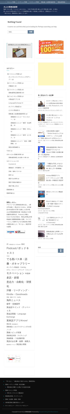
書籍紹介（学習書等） (15, 168)
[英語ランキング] (20, 233)
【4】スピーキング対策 (14, 96)
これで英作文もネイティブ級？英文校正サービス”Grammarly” (54, 220)
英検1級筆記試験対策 (15, 93)
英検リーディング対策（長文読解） (15, 384)
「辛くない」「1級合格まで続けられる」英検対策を (20, 381)
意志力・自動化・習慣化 (19, 284)
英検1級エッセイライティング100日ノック (19, 328)
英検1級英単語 (61, 2)
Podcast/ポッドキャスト (18, 250)
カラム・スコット (12, 270)
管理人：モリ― (11, 202)
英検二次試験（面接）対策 (13, 399)
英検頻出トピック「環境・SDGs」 (21, 129)
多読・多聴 (13, 277)
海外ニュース (14, 300)
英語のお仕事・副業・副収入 (18, 341)
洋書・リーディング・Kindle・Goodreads (18, 292)
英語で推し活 (13, 186)
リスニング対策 (11, 2)
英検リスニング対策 (11, 390)
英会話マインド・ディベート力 (18, 309)
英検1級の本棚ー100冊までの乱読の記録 (18, 387)
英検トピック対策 (14, 332)
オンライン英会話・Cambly (16, 267)
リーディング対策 (22, 2)
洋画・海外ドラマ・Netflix (14, 297)
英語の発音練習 (13, 147)
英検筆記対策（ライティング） (14, 396)
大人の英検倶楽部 (10, 7)
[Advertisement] (51, 74)
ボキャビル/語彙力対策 (14, 154)
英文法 (9, 324)
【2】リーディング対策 (14, 83)
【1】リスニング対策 (13, 74)
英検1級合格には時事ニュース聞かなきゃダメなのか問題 (54, 234)
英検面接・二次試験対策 (16, 338)
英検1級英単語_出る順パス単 (17, 157)
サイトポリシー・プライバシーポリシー (16, 405)
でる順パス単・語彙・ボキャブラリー (18, 261)
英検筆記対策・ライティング (17, 335)
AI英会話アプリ (13, 99)
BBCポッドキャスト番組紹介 (15, 393)
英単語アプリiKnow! (17, 320)
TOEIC (8, 151)
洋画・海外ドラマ (14, 171)
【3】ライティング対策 (14, 90)
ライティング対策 (34, 2)
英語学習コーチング (11, 344)
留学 (10, 175)
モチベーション (11, 161)
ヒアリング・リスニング (25, 270)
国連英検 (9, 189)
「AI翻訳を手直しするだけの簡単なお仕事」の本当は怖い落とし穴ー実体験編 (54, 166)
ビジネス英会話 (13, 110)
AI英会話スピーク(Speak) (15, 244)
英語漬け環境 (21, 344)
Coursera (11, 164)
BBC (23, 244)
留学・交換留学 (13, 304)
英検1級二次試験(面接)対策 (48, 2)
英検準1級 (10, 193)
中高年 (27, 273)
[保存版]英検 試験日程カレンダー (14, 402)
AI (7, 244)
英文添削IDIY (15, 324)
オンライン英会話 (14, 106)
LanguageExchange (15, 103)
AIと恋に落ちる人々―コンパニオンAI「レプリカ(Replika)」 (54, 117)
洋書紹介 (11, 86)
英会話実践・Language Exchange (16, 315)
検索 (39, 247)
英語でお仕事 (13, 178)
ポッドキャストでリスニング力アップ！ (53, 110)
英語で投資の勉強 (14, 182)
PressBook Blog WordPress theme (48, 411)
